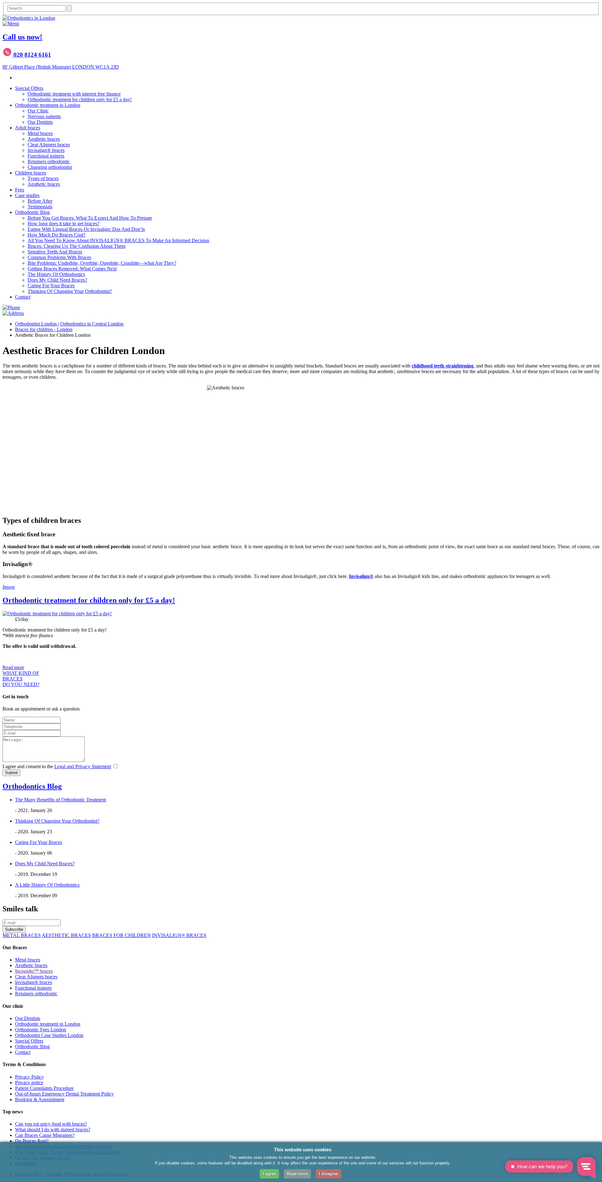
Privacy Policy (29, 1077)
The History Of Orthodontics (56, 274)
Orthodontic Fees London (40, 1029)
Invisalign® (361, 576)
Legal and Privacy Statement (82, 766)
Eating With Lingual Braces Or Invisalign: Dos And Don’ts (86, 229)
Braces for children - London (43, 329)
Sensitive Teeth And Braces (55, 251)
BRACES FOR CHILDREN (121, 935)
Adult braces (27, 127)
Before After (40, 201)
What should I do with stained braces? (52, 1129)
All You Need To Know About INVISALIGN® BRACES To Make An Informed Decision (118, 240)
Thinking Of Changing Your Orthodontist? (70, 291)
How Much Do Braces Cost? (56, 234)
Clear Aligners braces (49, 144)
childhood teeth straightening (442, 365)
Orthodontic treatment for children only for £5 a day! (80, 99)
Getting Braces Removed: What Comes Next (72, 268)
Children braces (30, 172)
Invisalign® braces (46, 150)
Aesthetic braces (44, 139)
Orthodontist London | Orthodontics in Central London (69, 323)
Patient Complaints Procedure (44, 1088)
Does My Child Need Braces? (57, 280)
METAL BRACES (22, 935)
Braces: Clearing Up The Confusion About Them (76, 246)
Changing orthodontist (50, 167)
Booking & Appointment (39, 1099)
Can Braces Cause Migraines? (45, 1135)
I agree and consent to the (57, 766)
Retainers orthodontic (49, 161)
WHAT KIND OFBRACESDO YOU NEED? (21, 678)
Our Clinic (38, 110)
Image (9, 587)
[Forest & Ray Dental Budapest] (29, 18)
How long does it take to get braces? (63, 223)
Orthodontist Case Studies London (49, 1035)
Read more (13, 667)
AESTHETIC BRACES (66, 935)
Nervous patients (44, 116)
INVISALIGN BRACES (179, 935)
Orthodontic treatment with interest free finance (74, 93)
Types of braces (43, 178)
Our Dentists (40, 122)
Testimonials (40, 206)
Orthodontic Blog (32, 212)
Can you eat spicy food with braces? (51, 1124)
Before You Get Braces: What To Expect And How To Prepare (90, 218)
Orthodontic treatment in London (47, 105)
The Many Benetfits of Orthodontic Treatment (60, 799)
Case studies (27, 195)
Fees (19, 189)
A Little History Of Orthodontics (47, 885)
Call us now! (22, 37)
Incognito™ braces (34, 971)
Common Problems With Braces (59, 257)
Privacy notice (29, 1082)
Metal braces (40, 133)
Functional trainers (46, 156)
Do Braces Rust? (32, 1140)
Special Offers (29, 88)
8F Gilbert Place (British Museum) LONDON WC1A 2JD (61, 67)
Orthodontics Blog (32, 786)
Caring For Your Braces (51, 285)
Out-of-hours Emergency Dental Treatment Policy (64, 1093)
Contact (22, 296)
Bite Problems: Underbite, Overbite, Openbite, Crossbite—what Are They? (102, 263)
